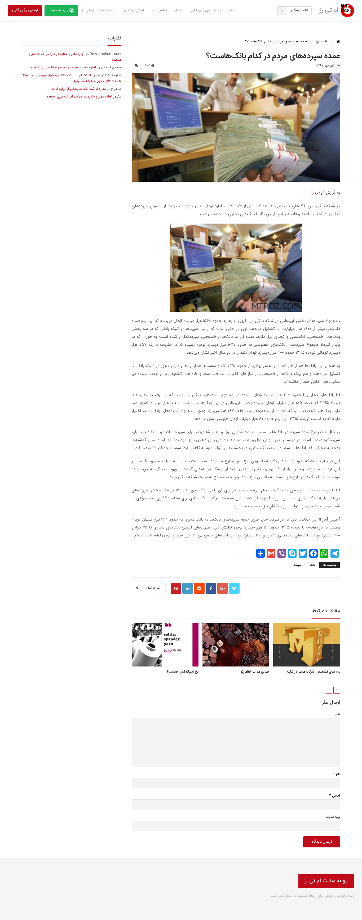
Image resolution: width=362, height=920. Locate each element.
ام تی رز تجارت (132, 10)
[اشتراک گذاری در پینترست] (176, 588)
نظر (337, 714)
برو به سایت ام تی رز (326, 881)
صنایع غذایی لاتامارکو (255, 672)
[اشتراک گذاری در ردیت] (199, 588)
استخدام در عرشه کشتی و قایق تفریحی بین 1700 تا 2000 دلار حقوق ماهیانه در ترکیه (72, 78)
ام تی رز (329, 10)
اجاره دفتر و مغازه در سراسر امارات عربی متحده (75, 57)
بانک (312, 565)
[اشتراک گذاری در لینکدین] (187, 588)
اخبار (178, 10)
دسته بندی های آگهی (205, 10)
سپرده (297, 565)
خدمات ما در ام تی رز (97, 10)
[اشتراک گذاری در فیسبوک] (211, 588)
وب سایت (332, 817)
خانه (232, 10)
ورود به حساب (58, 10)
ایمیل (334, 795)
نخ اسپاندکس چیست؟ (182, 672)
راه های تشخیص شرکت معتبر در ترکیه (313, 672)
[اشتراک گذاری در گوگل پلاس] (222, 588)
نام (336, 774)
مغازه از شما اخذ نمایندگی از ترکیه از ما (79, 89)
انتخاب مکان (299, 10)
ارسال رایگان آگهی (25, 10)
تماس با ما (159, 10)
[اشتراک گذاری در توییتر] (234, 588)
